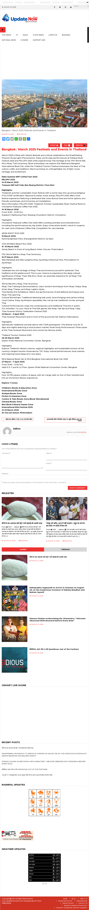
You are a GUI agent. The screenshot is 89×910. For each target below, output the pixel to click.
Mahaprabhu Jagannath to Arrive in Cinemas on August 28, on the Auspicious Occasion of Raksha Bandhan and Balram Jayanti (57, 590)
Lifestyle (53, 35)
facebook (54, 7)
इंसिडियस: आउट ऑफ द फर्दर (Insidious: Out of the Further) (54, 649)
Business (66, 35)
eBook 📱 (80, 145)
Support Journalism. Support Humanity (71, 908)
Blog (74, 899)
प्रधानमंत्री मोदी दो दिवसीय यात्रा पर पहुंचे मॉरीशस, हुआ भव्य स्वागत (64, 420)
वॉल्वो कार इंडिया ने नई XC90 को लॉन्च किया (19, 419)
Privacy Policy (68, 903)
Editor (23, 134)
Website (5, 474)
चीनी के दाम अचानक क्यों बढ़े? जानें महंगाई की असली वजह (22, 523)
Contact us (82, 903)
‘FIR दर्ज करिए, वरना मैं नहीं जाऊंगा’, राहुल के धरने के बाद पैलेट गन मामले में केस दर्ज (65, 524)
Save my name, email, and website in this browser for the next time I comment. (35, 482)
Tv (17, 35)
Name (49, 453)
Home (65, 899)
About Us (83, 899)
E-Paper (24, 40)
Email (49, 463)
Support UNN (39, 40)
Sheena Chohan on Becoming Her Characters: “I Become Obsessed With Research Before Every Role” (58, 619)
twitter (60, 7)
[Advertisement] (44, 59)
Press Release (82, 901)
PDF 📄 (67, 145)
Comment (6, 453)
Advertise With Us (65, 901)
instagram (65, 7)
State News (38, 35)
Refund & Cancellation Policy (75, 905)
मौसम (45, 883)
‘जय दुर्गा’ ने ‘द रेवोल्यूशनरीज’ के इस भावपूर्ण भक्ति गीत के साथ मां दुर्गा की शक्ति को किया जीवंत (27, 775)
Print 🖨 (54, 145)
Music (25, 35)
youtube (70, 7)
